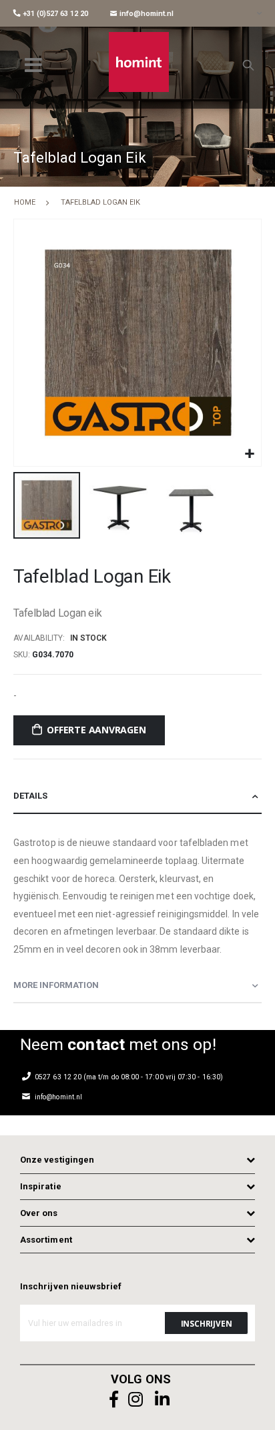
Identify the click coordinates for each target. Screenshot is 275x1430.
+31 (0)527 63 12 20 (54, 13)
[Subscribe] (206, 1323)
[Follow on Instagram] (135, 1400)
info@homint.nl (145, 13)
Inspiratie (40, 1186)
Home (24, 202)
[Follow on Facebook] (114, 1400)
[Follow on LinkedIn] (162, 1400)
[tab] (137, 796)
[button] (249, 454)
